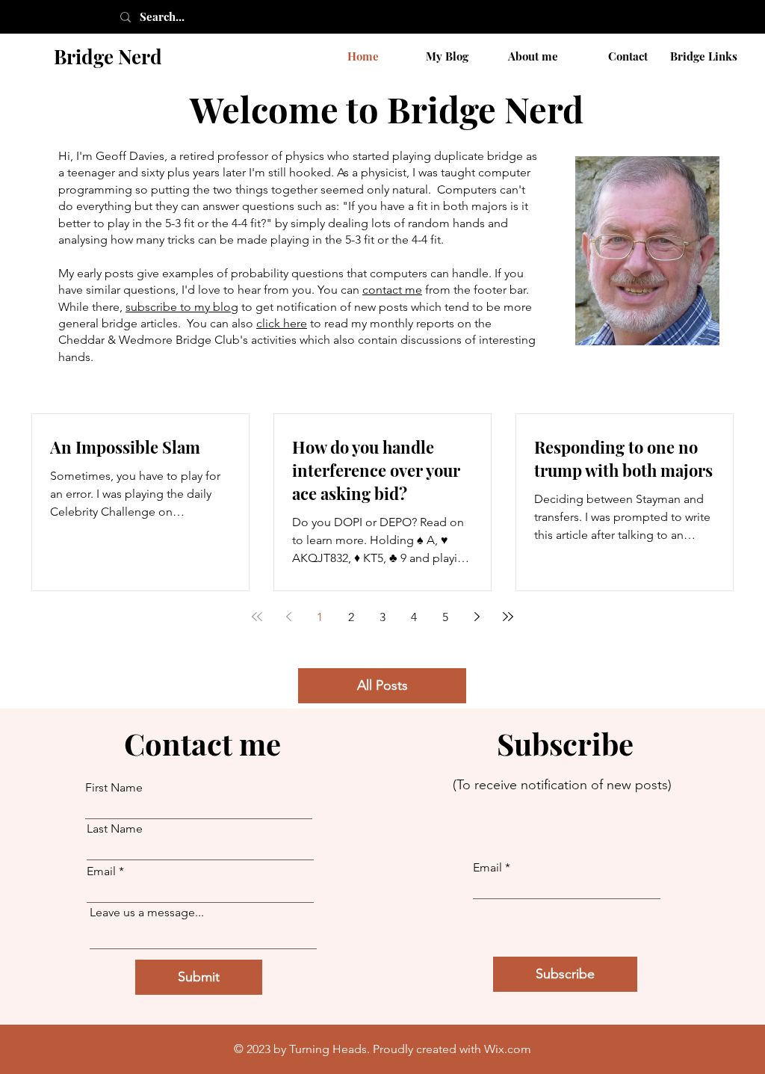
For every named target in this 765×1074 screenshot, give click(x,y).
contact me (392, 290)
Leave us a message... (147, 913)
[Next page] (476, 616)
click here (281, 323)
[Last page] (508, 616)
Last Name (115, 829)
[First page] (257, 616)
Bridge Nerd (108, 56)
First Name (114, 788)
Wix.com (507, 1049)
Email (101, 871)
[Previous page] (288, 616)
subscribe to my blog (182, 307)
